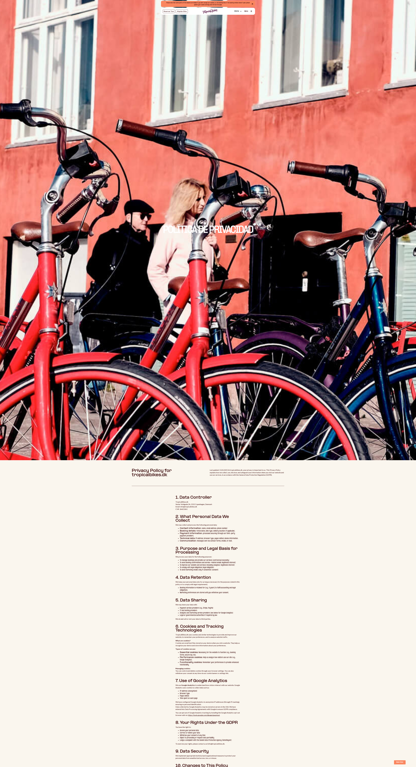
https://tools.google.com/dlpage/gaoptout (204, 715)
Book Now (399, 762)
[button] (237, 11)
